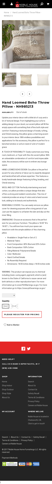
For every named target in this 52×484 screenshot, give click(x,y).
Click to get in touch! (36, 423)
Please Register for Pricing (21, 314)
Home (6, 12)
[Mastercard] (29, 464)
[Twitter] (29, 348)
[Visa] (22, 464)
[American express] (36, 464)
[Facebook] (23, 348)
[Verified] (9, 464)
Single (5, 306)
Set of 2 (14, 306)
